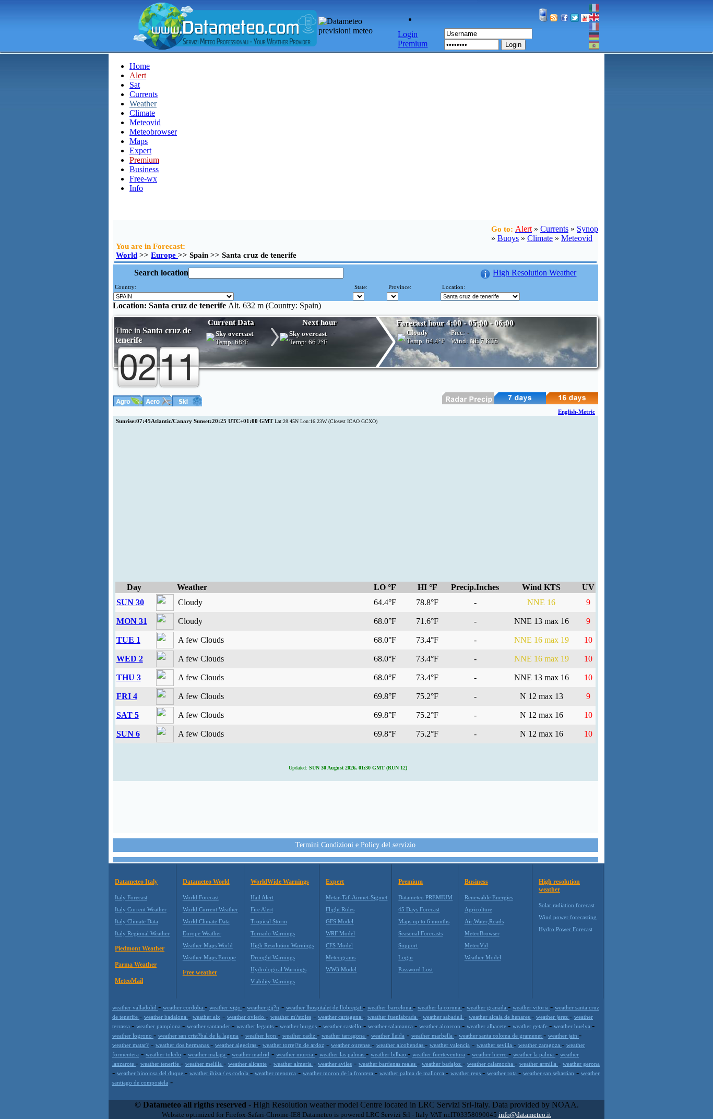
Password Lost (415, 969)
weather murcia (295, 1054)
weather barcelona (390, 1007)
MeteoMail (129, 980)
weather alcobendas (400, 1045)
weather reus (466, 1073)
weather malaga (207, 1054)
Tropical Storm (269, 921)
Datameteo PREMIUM (425, 897)
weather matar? (130, 1045)
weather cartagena (340, 1017)
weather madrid (250, 1054)
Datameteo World (206, 881)
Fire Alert (262, 909)
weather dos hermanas (183, 1045)
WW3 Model (341, 969)
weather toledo (163, 1054)
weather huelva (573, 1026)
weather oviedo (246, 1017)
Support (408, 945)
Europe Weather (202, 933)
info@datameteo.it (524, 1114)
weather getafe (531, 1026)
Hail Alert (262, 897)
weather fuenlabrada (392, 1017)
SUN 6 (128, 733)
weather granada (487, 1007)
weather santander (209, 1026)
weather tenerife (160, 1064)
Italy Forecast (131, 897)
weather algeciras (236, 1045)
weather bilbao (389, 1054)
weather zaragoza (540, 1045)
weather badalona (166, 1017)
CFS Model (339, 945)
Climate (142, 113)
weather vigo (225, 1007)
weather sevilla (495, 1045)
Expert (140, 150)
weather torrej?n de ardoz (293, 1045)
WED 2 (129, 658)
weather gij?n (263, 1007)
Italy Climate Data (136, 921)
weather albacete (487, 1026)
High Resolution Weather (534, 272)
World (126, 255)
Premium (410, 881)
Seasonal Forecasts (420, 933)
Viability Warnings (273, 981)
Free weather (200, 972)
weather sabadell (443, 1017)
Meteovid (145, 122)
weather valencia (450, 1045)
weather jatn (563, 1035)
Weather (143, 103)
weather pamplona (159, 1026)
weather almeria (293, 1064)
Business (144, 169)
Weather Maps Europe (209, 957)
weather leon (261, 1035)
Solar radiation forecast (567, 905)
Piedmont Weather (139, 948)
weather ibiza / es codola (219, 1073)
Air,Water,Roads (484, 921)
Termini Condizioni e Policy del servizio (355, 845)
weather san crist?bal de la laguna (198, 1035)
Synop (587, 228)
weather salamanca (391, 1026)
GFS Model (339, 921)
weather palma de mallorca (412, 1073)
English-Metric (576, 411)
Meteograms (340, 957)
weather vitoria (531, 1007)
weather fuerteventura (438, 1054)
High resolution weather (559, 885)
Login (513, 45)
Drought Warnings (273, 957)
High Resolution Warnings (282, 945)
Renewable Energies (489, 897)
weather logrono (132, 1035)
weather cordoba (184, 1007)
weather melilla (204, 1064)
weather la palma (534, 1054)
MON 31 (131, 621)
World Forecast (201, 897)
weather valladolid (135, 1007)
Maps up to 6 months (423, 921)
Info (136, 188)
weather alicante (247, 1064)
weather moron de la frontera (339, 1073)
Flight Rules (340, 909)
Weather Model (483, 957)
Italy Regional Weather (142, 933)
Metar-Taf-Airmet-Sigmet (356, 897)
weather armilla (538, 1064)
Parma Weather (136, 964)
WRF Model (340, 933)
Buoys (508, 238)
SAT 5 (127, 715)
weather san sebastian (548, 1073)
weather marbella (432, 1035)
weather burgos (299, 1026)
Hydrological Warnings (278, 969)
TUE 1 (128, 639)
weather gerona (581, 1064)
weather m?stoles (290, 1017)
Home (139, 66)
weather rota (502, 1073)
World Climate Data (206, 921)
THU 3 (128, 677)
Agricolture (478, 909)
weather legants (255, 1026)
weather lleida (388, 1035)
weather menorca (275, 1073)
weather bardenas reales (388, 1064)
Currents (143, 94)
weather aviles (335, 1064)
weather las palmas (342, 1054)
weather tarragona (344, 1035)
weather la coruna (440, 1007)
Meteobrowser (153, 131)
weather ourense (351, 1045)
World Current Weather (210, 909)
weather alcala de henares (500, 1017)
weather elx (206, 1017)
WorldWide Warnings (280, 881)
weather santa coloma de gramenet (501, 1035)
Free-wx (143, 178)
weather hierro (490, 1054)
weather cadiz (299, 1035)
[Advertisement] (355, 503)
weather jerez (552, 1017)
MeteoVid (476, 945)
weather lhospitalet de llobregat (324, 1007)
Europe (164, 255)
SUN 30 (130, 602)
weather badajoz (442, 1064)
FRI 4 (126, 696)
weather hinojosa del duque (151, 1073)
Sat (134, 84)
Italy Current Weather (141, 909)
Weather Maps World (208, 945)
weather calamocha (491, 1064)
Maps (138, 141)
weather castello (342, 1026)
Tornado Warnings (273, 933)
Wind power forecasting (568, 917)
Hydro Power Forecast (565, 929)
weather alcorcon (440, 1026)
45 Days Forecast (418, 909)
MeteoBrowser (482, 933)
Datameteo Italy (136, 881)
